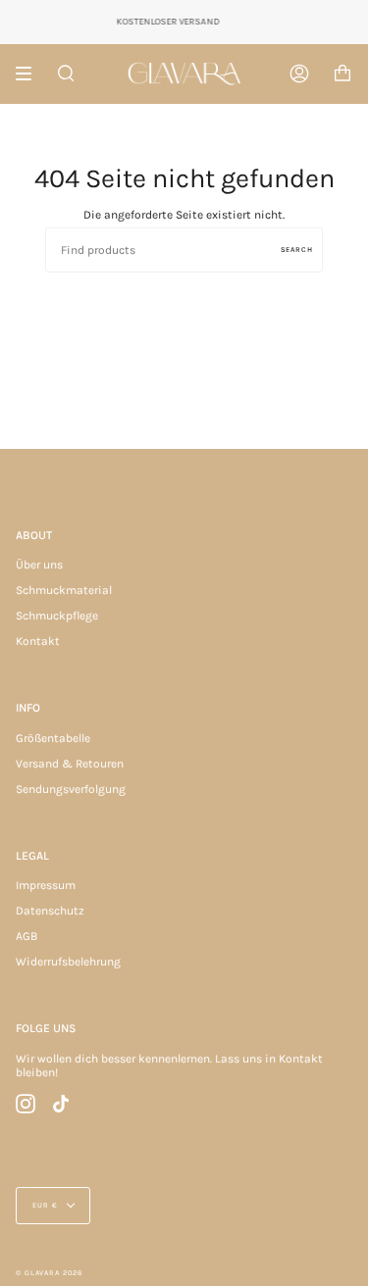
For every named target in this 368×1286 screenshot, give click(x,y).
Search (297, 249)
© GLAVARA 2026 (49, 1272)
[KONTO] (299, 73)
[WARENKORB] (342, 73)
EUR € (45, 1205)
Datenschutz (50, 910)
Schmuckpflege (57, 615)
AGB (26, 936)
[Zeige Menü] (30, 73)
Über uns (39, 564)
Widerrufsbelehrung (68, 961)
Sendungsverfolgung (71, 789)
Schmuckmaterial (64, 590)
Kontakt (38, 641)
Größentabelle (53, 738)
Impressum (46, 885)
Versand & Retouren (70, 763)
